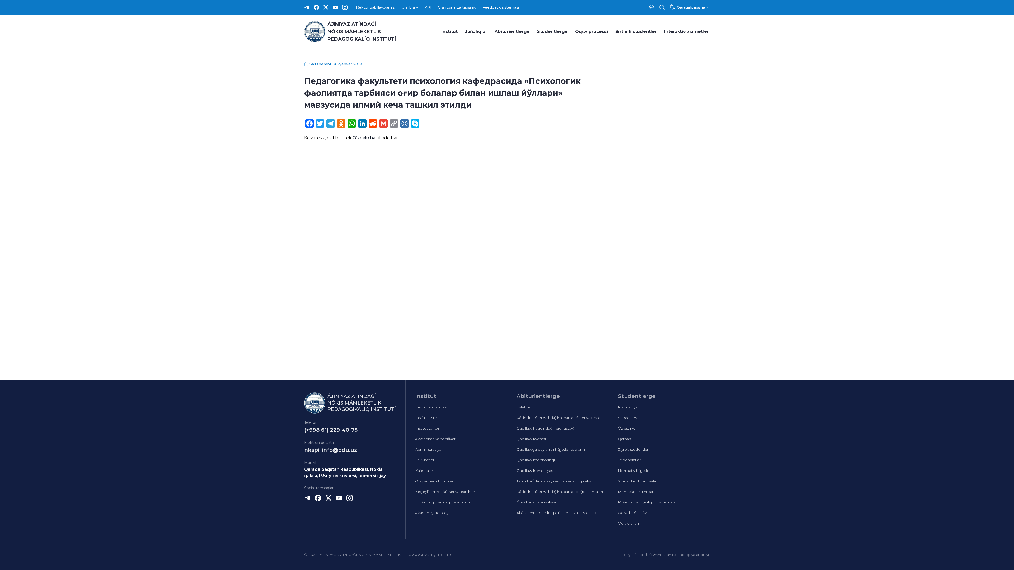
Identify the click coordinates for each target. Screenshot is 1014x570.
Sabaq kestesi (630, 417)
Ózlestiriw (626, 428)
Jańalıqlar (476, 31)
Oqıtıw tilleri (628, 523)
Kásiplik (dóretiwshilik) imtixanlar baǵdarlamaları (560, 491)
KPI (428, 7)
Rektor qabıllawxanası (375, 7)
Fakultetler (424, 460)
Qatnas (624, 438)
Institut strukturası (431, 407)
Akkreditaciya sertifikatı (435, 438)
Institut (449, 31)
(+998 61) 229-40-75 (331, 430)
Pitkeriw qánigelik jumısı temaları (648, 502)
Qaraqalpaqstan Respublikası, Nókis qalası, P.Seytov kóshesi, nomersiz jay (345, 472)
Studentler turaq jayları (638, 481)
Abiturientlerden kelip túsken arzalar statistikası (559, 512)
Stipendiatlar (629, 460)
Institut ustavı (427, 417)
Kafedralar (424, 470)
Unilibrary (410, 7)
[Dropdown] (651, 7)
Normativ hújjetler (634, 470)
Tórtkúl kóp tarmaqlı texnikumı (443, 502)
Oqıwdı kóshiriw (632, 512)
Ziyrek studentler (633, 449)
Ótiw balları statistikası (536, 502)
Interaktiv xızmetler (686, 31)
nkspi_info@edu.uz (330, 450)
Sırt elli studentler (636, 31)
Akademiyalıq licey (431, 512)
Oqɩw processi (591, 31)
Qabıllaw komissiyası (535, 470)
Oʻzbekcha (364, 137)
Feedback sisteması (500, 7)
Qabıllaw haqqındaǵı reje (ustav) (545, 428)
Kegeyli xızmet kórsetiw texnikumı (446, 491)
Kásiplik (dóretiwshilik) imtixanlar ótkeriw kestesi (560, 417)
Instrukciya (627, 407)
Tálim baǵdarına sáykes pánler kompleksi (554, 481)
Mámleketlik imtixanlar (638, 491)
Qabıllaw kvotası (531, 438)
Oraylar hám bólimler (434, 481)
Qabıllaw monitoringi (536, 460)
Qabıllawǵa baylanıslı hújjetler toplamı (551, 449)
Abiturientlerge (512, 31)
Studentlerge (552, 31)
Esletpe (524, 407)
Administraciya (428, 449)
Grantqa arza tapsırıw (457, 7)
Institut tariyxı (427, 428)
